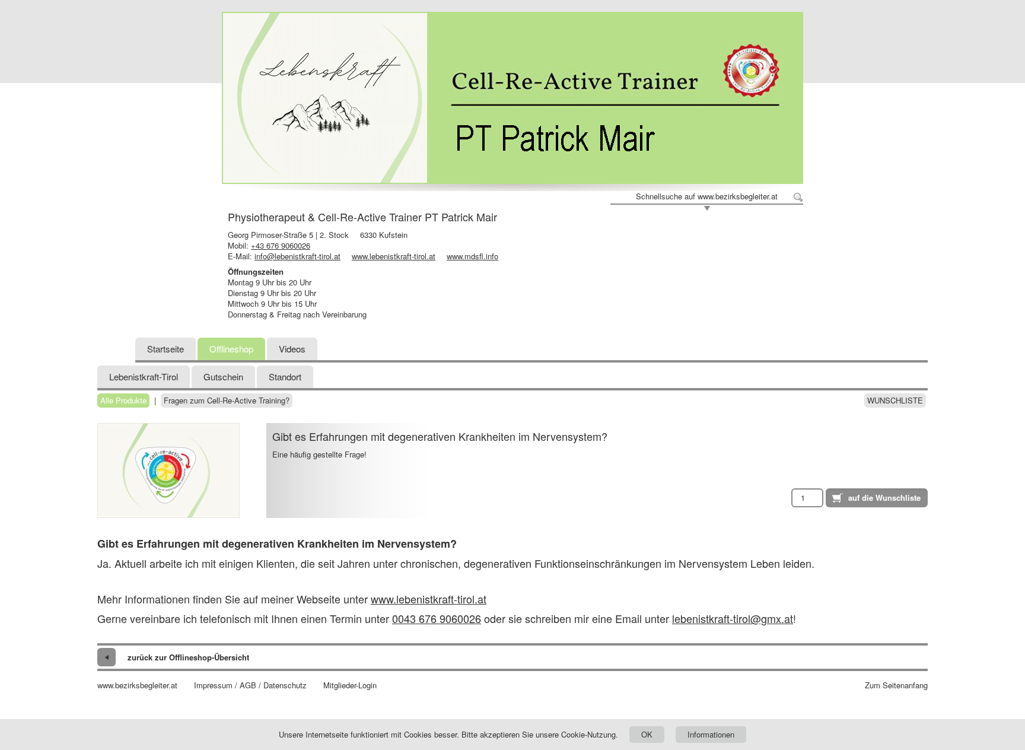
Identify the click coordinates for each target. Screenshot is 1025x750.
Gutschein (223, 376)
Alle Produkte (123, 400)
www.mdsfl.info (472, 256)
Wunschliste (895, 400)
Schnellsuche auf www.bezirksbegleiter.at (707, 196)
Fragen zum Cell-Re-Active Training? (226, 400)
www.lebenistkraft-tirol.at (393, 256)
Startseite (165, 348)
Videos (292, 348)
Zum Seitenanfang (896, 685)
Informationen (710, 734)
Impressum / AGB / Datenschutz (250, 685)
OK (646, 734)
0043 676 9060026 (436, 618)
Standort (285, 376)
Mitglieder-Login (350, 685)
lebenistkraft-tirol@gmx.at (732, 618)
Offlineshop (231, 348)
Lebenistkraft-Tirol (143, 376)
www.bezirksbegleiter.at (137, 685)
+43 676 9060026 (280, 245)
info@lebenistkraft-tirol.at (297, 256)
